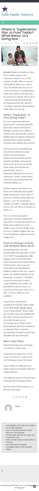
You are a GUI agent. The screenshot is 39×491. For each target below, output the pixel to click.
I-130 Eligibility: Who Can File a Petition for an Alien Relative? (20, 426)
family (17, 43)
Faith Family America (17, 14)
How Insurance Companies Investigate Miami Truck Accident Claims (19, 446)
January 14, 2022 (8, 43)
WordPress (14, 485)
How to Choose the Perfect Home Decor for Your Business (19, 431)
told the (26, 308)
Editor (17, 406)
